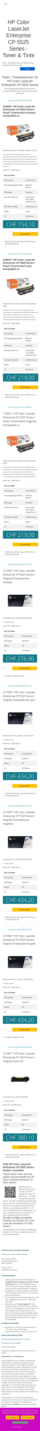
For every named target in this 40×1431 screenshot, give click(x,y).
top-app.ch (25, 1427)
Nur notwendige (27, 1417)
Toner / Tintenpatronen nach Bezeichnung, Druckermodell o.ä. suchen (17, 64)
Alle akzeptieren (12, 1417)
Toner (35, 1367)
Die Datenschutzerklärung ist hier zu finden (15, 1339)
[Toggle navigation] (5, 4)
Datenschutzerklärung (20, 1422)
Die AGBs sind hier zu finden (11, 1343)
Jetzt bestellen (25, 234)
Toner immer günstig (8, 1347)
